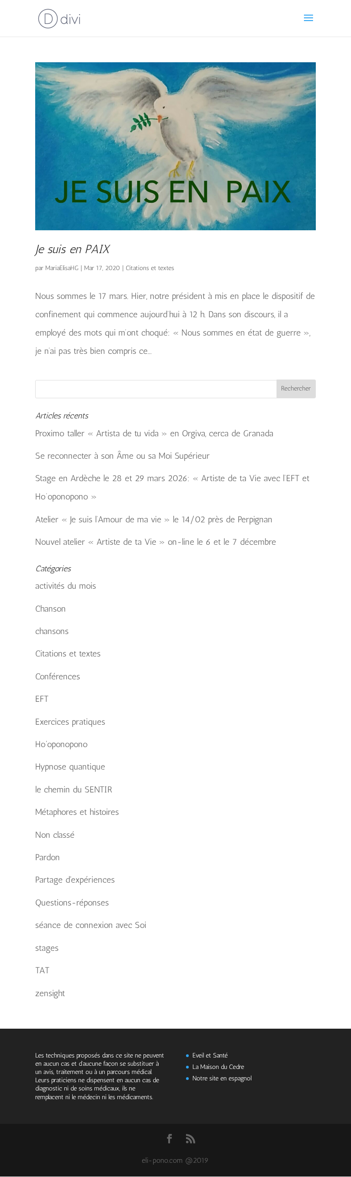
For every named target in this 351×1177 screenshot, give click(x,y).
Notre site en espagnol (221, 1078)
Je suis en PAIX (72, 249)
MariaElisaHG (62, 268)
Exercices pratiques (70, 721)
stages (46, 948)
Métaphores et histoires (77, 812)
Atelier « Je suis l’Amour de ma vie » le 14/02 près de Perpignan (153, 519)
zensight (50, 993)
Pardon (47, 857)
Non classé (54, 835)
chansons (52, 631)
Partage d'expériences (75, 879)
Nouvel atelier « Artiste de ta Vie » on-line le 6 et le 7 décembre (155, 542)
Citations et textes (150, 268)
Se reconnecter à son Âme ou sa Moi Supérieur (122, 455)
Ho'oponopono (61, 744)
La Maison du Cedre (218, 1067)
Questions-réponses (72, 902)
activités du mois (65, 585)
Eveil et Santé (210, 1055)
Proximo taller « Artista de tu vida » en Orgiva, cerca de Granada (154, 433)
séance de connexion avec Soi (90, 925)
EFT (41, 699)
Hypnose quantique (70, 766)
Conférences (57, 676)
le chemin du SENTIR (73, 789)
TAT (42, 970)
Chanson (50, 608)
